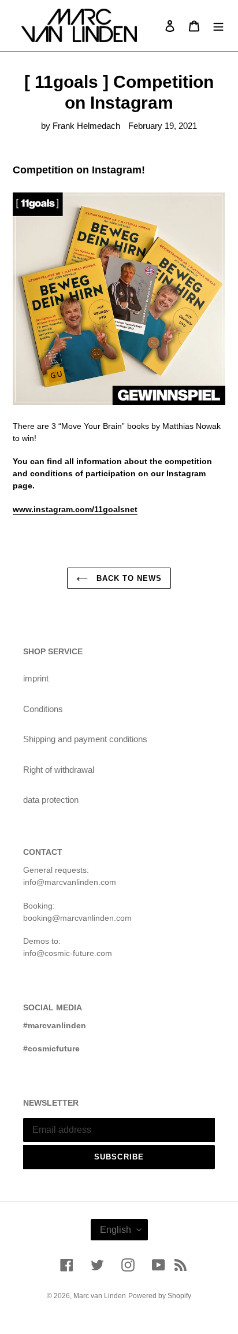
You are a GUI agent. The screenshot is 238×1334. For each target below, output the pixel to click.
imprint (36, 678)
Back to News (128, 578)
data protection (51, 800)
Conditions (43, 709)
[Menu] (218, 25)
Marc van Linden (99, 1296)
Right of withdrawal (58, 770)
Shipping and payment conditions (85, 739)
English (115, 1230)
